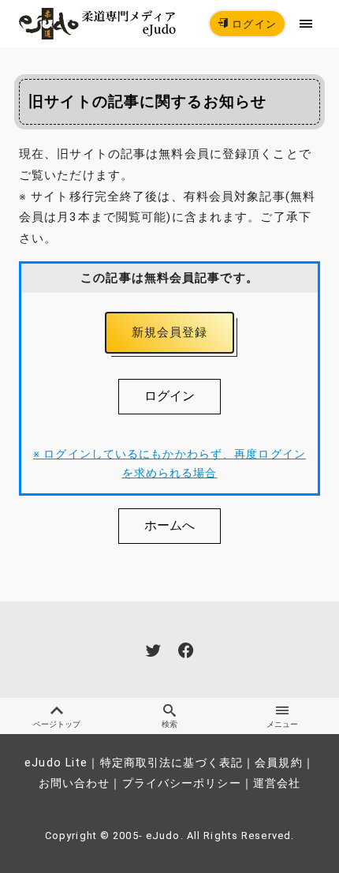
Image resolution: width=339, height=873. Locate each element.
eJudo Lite (56, 763)
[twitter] (153, 650)
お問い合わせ (74, 783)
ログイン (253, 24)
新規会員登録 (170, 332)
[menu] (306, 23)
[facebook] (185, 650)
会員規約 (278, 763)
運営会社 (276, 783)
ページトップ (56, 724)
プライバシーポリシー (181, 783)
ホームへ (169, 525)
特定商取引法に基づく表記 (171, 763)
